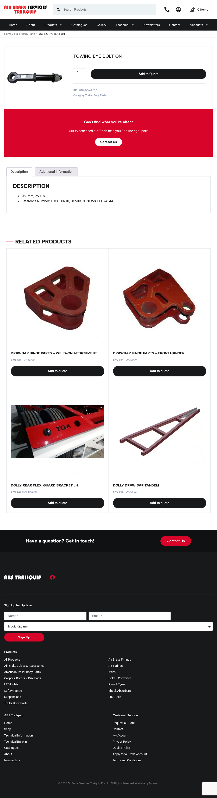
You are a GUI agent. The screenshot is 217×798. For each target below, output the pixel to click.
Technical (122, 25)
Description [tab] (19, 172)
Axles (111, 672)
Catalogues (79, 25)
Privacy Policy (122, 741)
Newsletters (151, 25)
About (30, 25)
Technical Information (18, 735)
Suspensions (12, 697)
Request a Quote (124, 723)
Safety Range (13, 690)
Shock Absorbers (119, 690)
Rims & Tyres (116, 684)
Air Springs (115, 665)
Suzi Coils (114, 697)
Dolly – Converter (119, 678)
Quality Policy (122, 747)
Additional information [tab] (56, 172)
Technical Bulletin (15, 741)
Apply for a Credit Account (130, 754)
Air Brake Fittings (119, 659)
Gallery (101, 25)
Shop (7, 729)
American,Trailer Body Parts (22, 672)
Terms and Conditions (127, 760)
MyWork (154, 783)
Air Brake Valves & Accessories (24, 665)
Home (13, 25)
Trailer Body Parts (24, 33)
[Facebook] (52, 577)
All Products (12, 659)
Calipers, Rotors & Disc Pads (22, 678)
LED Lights (11, 684)
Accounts (196, 25)
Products (51, 25)
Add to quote (57, 371)
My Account (120, 735)
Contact (174, 25)
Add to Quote (149, 74)
